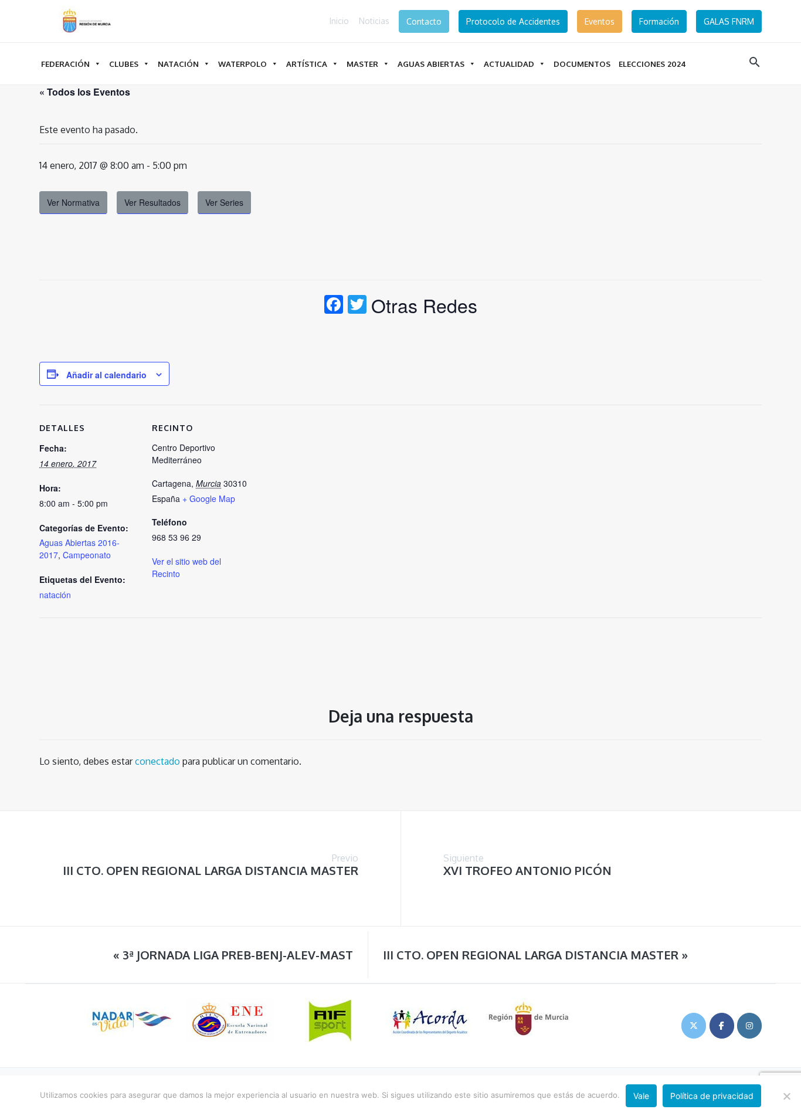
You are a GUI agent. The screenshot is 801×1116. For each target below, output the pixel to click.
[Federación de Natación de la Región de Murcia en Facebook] (722, 1026)
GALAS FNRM (729, 21)
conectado (157, 761)
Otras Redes (424, 305)
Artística (306, 64)
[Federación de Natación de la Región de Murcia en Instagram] (749, 1026)
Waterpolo (242, 64)
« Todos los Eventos (84, 92)
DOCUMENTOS (582, 64)
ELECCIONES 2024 (652, 64)
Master (362, 64)
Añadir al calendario (106, 375)
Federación (65, 64)
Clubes (123, 64)
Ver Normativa (73, 202)
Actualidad (509, 64)
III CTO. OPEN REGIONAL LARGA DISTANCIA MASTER (210, 870)
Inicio (339, 21)
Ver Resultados (152, 202)
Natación (178, 64)
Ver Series (224, 202)
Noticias (374, 21)
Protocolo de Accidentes (513, 21)
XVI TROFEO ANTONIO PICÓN (527, 870)
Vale (641, 1096)
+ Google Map (208, 498)
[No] (786, 1096)
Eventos (600, 21)
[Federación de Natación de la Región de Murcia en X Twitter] (693, 1026)
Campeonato (87, 555)
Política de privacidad (712, 1096)
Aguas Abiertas (431, 64)
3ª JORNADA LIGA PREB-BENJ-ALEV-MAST (233, 954)
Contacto (424, 21)
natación (55, 595)
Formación (659, 21)
